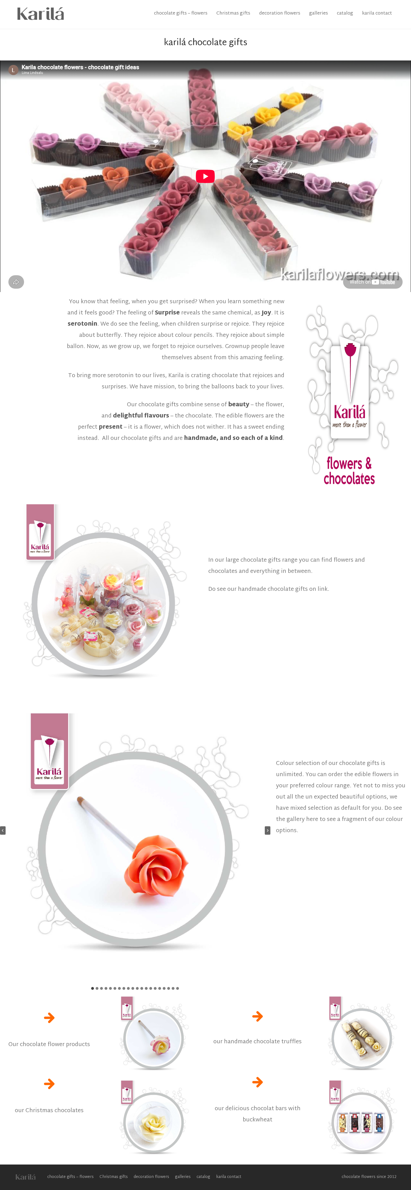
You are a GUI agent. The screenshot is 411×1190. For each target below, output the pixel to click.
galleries (318, 14)
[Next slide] (267, 830)
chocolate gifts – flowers (180, 14)
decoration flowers (279, 14)
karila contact (377, 14)
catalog (345, 14)
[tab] (92, 988)
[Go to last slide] (3, 830)
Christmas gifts (233, 14)
